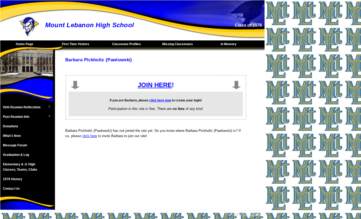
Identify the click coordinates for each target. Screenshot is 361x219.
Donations (10, 126)
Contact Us (11, 188)
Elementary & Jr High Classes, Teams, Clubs (20, 166)
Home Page (24, 44)
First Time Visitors (75, 44)
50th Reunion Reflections (20, 107)
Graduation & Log (16, 155)
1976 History (12, 179)
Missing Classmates (177, 44)
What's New (12, 136)
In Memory (229, 44)
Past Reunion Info (14, 117)
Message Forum (15, 145)
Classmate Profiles (126, 44)
